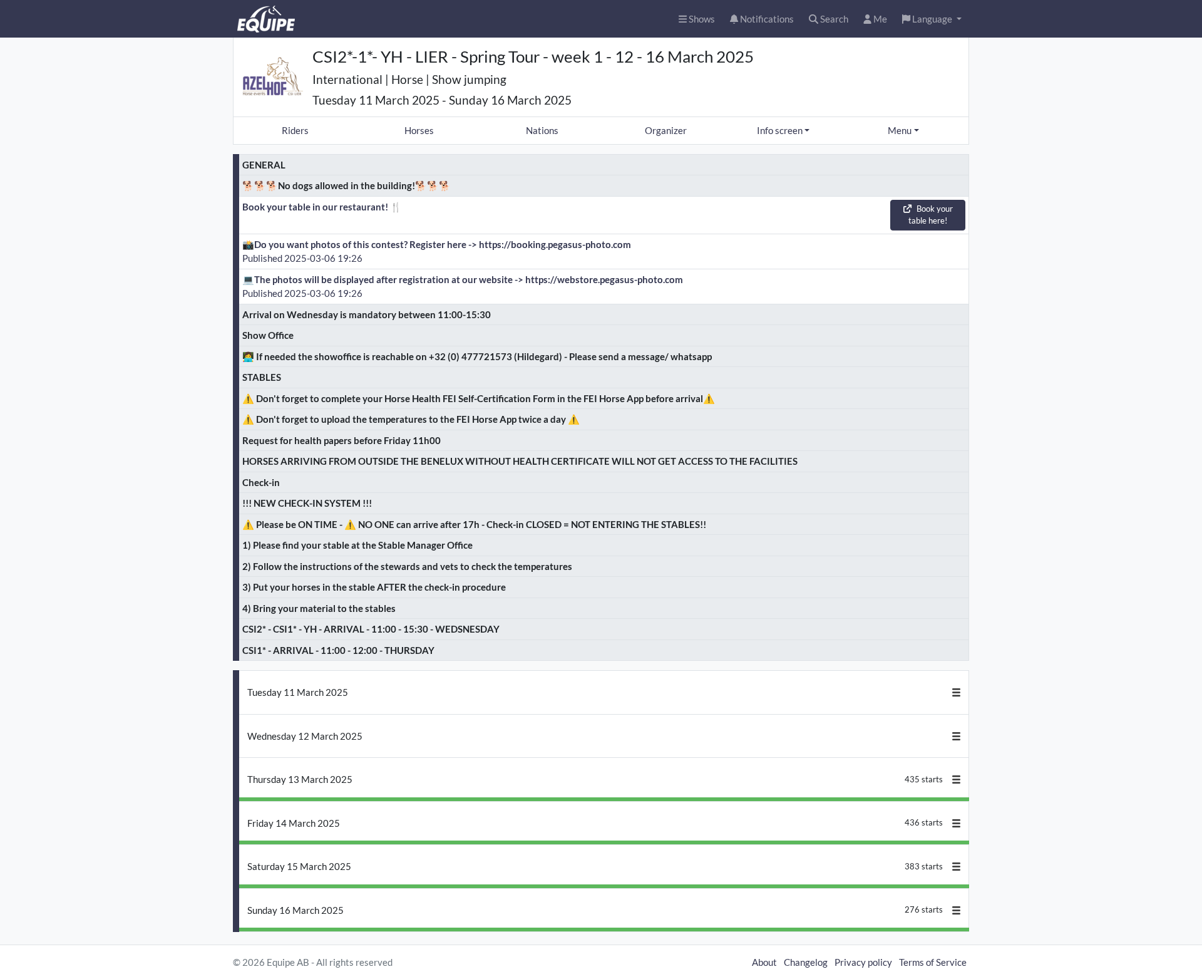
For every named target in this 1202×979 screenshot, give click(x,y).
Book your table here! (930, 215)
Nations (542, 130)
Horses (419, 130)
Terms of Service (933, 962)
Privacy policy (863, 962)
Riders (295, 130)
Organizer (666, 130)
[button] (932, 19)
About (764, 962)
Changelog (806, 962)
